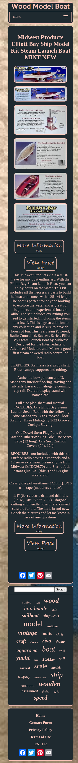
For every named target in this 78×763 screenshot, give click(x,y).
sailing (26, 602)
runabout (27, 685)
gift (57, 691)
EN (36, 744)
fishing (45, 691)
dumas (34, 642)
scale (40, 665)
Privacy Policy (40, 730)
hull (38, 603)
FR (44, 744)
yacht (23, 657)
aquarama (27, 650)
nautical (25, 667)
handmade (35, 608)
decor (60, 641)
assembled (30, 691)
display (24, 676)
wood (51, 600)
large (36, 659)
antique (52, 626)
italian (48, 659)
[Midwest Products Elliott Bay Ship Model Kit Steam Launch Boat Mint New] (40, 75)
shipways (51, 615)
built (54, 609)
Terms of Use (40, 737)
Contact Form (40, 723)
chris (59, 634)
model (33, 623)
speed (40, 697)
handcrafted (40, 677)
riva (46, 640)
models (56, 667)
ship (57, 675)
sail (62, 659)
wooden (50, 684)
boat (48, 649)
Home (40, 715)
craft (21, 641)
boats (46, 633)
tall (62, 651)
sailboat (30, 615)
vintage (27, 632)
